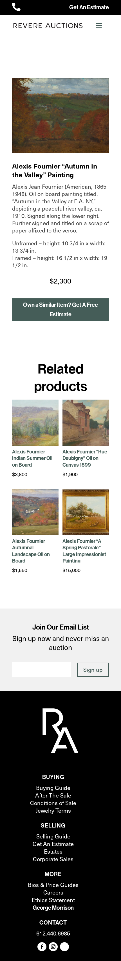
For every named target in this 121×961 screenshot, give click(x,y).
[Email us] (64, 946)
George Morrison (53, 907)
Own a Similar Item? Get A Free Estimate (60, 309)
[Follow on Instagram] (53, 946)
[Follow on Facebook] (41, 946)
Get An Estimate (89, 7)
